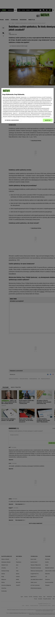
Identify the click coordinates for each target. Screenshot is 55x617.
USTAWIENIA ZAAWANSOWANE (12, 120)
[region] (27, 105)
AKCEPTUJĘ (47, 120)
